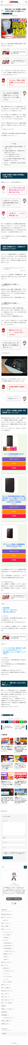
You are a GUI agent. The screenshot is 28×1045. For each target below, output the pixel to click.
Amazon (14, 463)
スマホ (5, 940)
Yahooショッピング (14, 459)
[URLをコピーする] (25, 722)
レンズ (5, 979)
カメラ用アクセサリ (8, 970)
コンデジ (6, 973)
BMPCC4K (6, 968)
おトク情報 (6, 926)
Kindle (6, 959)
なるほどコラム (6, 13)
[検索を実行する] (25, 867)
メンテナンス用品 (8, 1002)
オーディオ (6, 923)
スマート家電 (7, 934)
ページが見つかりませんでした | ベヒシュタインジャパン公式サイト (13, 268)
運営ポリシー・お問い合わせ (14, 898)
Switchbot (7, 937)
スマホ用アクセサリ (9, 951)
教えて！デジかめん (8, 1009)
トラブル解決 (7, 987)
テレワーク (6, 984)
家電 (11, 13)
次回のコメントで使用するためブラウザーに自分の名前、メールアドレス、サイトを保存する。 (14, 853)
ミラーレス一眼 (7, 976)
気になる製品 (7, 1020)
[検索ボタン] (26, 2)
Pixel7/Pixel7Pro (8, 945)
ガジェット (6, 929)
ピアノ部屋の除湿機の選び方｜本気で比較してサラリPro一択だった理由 (18, 62)
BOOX (6, 956)
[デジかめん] (14, 2)
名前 (4, 837)
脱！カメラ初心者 (8, 981)
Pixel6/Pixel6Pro (8, 943)
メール (5, 842)
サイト (4, 847)
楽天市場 (14, 468)
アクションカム (7, 917)
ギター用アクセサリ (8, 1017)
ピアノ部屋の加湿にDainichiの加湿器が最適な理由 (17, 52)
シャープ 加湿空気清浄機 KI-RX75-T (14, 454)
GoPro (5, 920)
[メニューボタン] (2, 2)
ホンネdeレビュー (8, 999)
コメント (5, 820)
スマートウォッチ (8, 932)
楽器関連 (6, 1015)
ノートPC (6, 993)
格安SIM (6, 1012)
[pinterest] (15, 903)
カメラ (5, 965)
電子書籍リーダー (8, 953)
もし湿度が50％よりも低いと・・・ (15, 156)
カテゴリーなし (7, 962)
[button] (3, 722)
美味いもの (6, 1023)
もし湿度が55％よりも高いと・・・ (15, 154)
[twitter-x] (13, 903)
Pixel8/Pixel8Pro (8, 948)
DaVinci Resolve (7, 914)
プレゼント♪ (6, 996)
